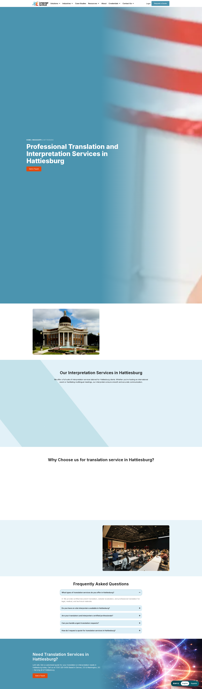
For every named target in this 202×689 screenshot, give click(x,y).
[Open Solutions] (59, 3)
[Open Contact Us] (133, 3)
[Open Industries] (72, 3)
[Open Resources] (98, 3)
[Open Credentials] (119, 3)
